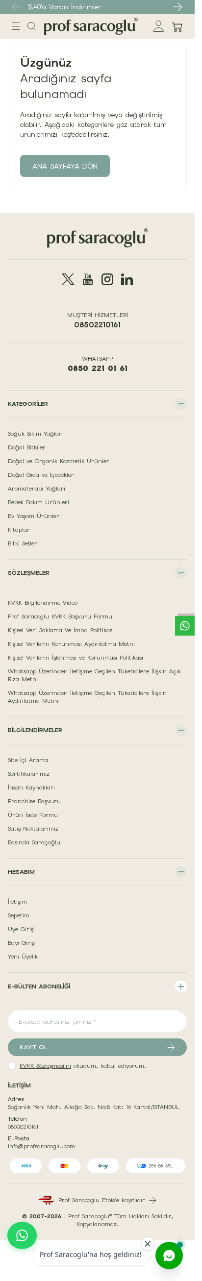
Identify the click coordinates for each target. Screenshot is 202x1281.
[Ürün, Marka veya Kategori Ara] (31, 26)
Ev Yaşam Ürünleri (34, 516)
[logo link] (91, 26)
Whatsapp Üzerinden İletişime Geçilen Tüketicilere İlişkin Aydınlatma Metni (87, 697)
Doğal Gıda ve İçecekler (41, 475)
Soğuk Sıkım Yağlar (35, 434)
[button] (178, 7)
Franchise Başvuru (34, 801)
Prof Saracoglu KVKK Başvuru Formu (60, 616)
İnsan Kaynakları (31, 787)
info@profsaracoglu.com (41, 1146)
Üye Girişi (21, 929)
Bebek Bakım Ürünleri (38, 502)
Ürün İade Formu (33, 815)
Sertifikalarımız (29, 774)
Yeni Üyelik (23, 957)
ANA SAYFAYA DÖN (65, 166)
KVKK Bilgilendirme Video (42, 603)
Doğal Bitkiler (27, 447)
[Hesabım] (158, 26)
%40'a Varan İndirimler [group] (64, 6)
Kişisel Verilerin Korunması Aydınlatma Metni (71, 644)
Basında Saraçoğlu (34, 842)
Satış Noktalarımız (33, 829)
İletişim (17, 902)
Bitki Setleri (23, 543)
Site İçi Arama (28, 760)
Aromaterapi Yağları (36, 489)
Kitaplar (19, 530)
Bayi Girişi (22, 943)
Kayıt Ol (34, 1047)
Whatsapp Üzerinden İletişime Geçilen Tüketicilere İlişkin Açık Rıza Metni (94, 675)
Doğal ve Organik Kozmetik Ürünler (58, 461)
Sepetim (18, 915)
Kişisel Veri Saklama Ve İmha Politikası (61, 630)
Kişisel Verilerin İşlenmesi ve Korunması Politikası (75, 658)
